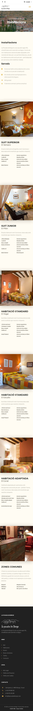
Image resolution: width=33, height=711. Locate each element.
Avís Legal (6, 670)
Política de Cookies (8, 676)
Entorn (5, 650)
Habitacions (6, 648)
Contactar (6, 658)
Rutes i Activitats (7, 653)
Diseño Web (12, 708)
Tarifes (5, 655)
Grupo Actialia (19, 708)
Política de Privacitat (8, 673)
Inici (4, 645)
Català (28, 2)
